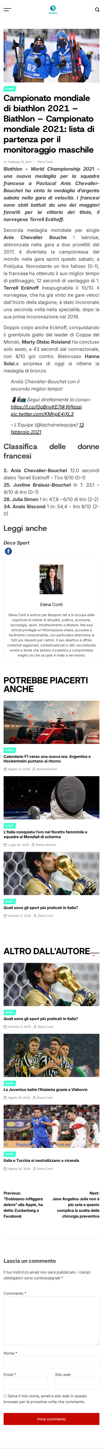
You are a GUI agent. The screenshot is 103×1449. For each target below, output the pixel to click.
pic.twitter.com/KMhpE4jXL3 (42, 414)
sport (9, 88)
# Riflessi (72, 407)
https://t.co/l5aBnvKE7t (36, 407)
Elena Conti (45, 162)
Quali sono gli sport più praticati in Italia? (41, 907)
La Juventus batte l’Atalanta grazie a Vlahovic (46, 1089)
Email (10, 1374)
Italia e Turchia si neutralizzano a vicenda (41, 1160)
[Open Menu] (7, 10)
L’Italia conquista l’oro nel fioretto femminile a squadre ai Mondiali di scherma (45, 834)
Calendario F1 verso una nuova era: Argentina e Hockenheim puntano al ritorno (47, 758)
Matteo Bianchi (47, 769)
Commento (15, 1293)
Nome (10, 1353)
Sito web (63, 1374)
